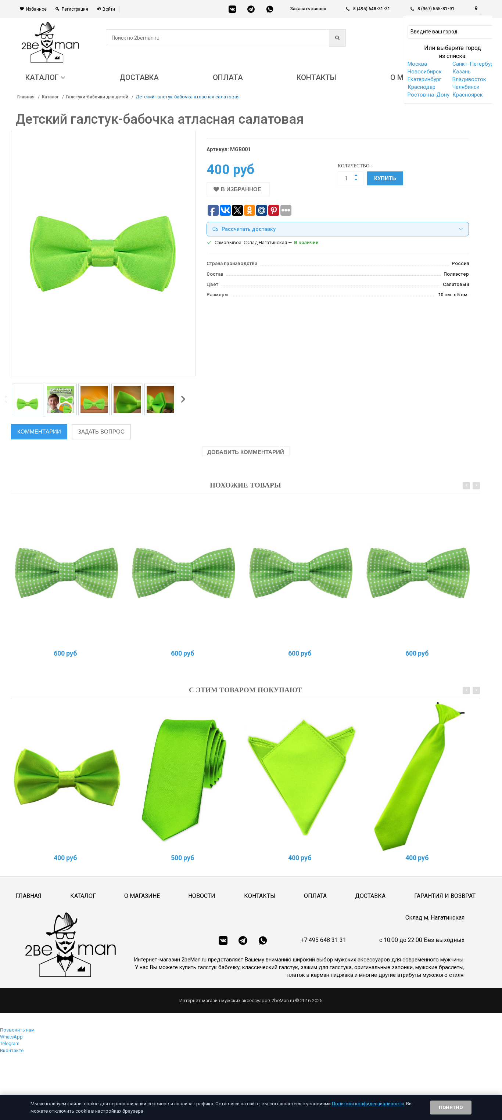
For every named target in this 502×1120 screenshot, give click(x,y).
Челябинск (466, 87)
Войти (109, 9)
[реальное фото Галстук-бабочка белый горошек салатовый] (67, 572)
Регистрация (75, 9)
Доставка (370, 895)
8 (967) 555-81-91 (436, 8)
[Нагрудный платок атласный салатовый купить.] (301, 777)
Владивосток (469, 79)
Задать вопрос (101, 431)
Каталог (50, 96)
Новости (201, 895)
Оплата (315, 895)
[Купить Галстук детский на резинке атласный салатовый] (418, 777)
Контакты (260, 895)
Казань (461, 71)
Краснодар (421, 87)
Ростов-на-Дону (428, 94)
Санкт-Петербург (474, 64)
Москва (417, 64)
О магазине (142, 895)
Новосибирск (425, 71)
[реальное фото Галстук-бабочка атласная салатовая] (67, 777)
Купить (385, 178)
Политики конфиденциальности (368, 1103)
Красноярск (467, 94)
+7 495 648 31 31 (323, 939)
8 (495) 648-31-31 (371, 8)
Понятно (451, 1107)
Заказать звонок (308, 8)
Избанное (36, 9)
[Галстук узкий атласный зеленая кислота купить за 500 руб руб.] (184, 777)
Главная (26, 96)
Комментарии (39, 431)
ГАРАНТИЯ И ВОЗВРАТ (445, 895)
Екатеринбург (424, 79)
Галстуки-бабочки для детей (97, 96)
